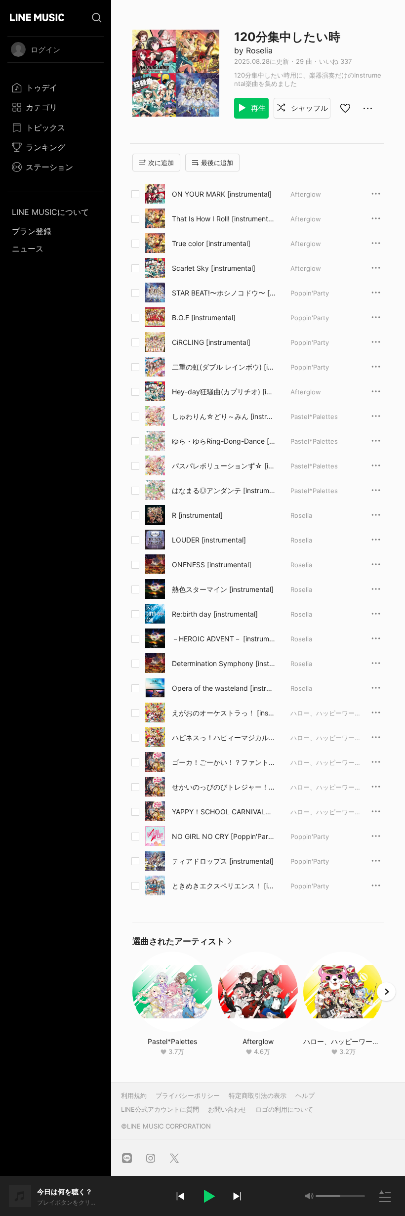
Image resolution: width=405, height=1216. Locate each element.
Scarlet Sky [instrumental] (213, 268)
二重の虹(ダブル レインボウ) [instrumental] (223, 367)
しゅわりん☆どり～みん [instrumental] (221, 416)
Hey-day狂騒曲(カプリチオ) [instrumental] (223, 391)
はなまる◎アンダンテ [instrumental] (222, 490)
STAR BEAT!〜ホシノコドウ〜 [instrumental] (223, 293)
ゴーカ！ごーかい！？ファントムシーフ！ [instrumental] (224, 762)
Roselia (301, 515)
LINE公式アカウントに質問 (160, 1109)
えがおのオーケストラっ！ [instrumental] (222, 713)
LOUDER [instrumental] (209, 540)
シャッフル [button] (308, 108)
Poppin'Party (309, 293)
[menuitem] (55, 87)
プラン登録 (31, 231)
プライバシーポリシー (188, 1095)
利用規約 (134, 1095)
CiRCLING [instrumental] (211, 342)
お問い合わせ (227, 1109)
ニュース (27, 248)
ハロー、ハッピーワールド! (329, 713)
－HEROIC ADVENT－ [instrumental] (222, 638)
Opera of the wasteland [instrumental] (221, 688)
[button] (208, 1196)
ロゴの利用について (284, 1109)
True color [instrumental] (211, 243)
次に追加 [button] (161, 163)
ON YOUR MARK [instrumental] (222, 194)
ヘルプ (305, 1095)
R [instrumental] (197, 515)
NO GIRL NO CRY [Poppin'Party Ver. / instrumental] (223, 836)
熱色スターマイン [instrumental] (223, 589)
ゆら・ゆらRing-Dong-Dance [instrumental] (223, 441)
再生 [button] (257, 108)
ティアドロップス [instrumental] (223, 861)
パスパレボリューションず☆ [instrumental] (224, 465)
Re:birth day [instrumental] (215, 614)
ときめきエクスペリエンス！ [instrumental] (223, 885)
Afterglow (305, 194)
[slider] (328, 1196)
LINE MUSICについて (50, 212)
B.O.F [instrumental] (204, 317)
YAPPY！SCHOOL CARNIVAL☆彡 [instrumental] (222, 811)
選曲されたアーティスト (182, 944)
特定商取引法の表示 (257, 1095)
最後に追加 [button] (217, 163)
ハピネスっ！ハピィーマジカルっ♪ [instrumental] (224, 737)
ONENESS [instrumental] (211, 564)
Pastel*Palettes (314, 416)
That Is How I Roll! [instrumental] (222, 218)
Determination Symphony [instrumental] (224, 663)
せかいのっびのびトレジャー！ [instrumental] (223, 787)
